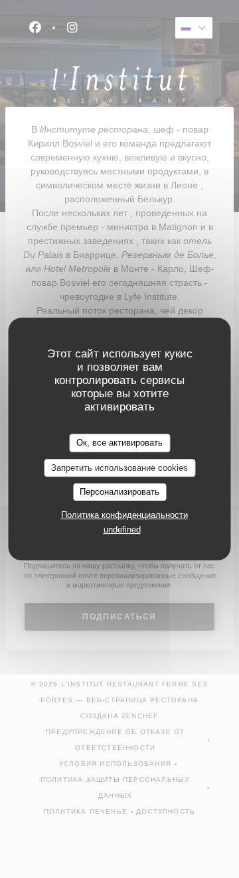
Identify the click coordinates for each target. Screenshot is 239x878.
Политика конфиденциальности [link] (124, 515)
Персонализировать (119, 492)
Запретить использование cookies (119, 468)
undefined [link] (122, 529)
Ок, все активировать (119, 443)
